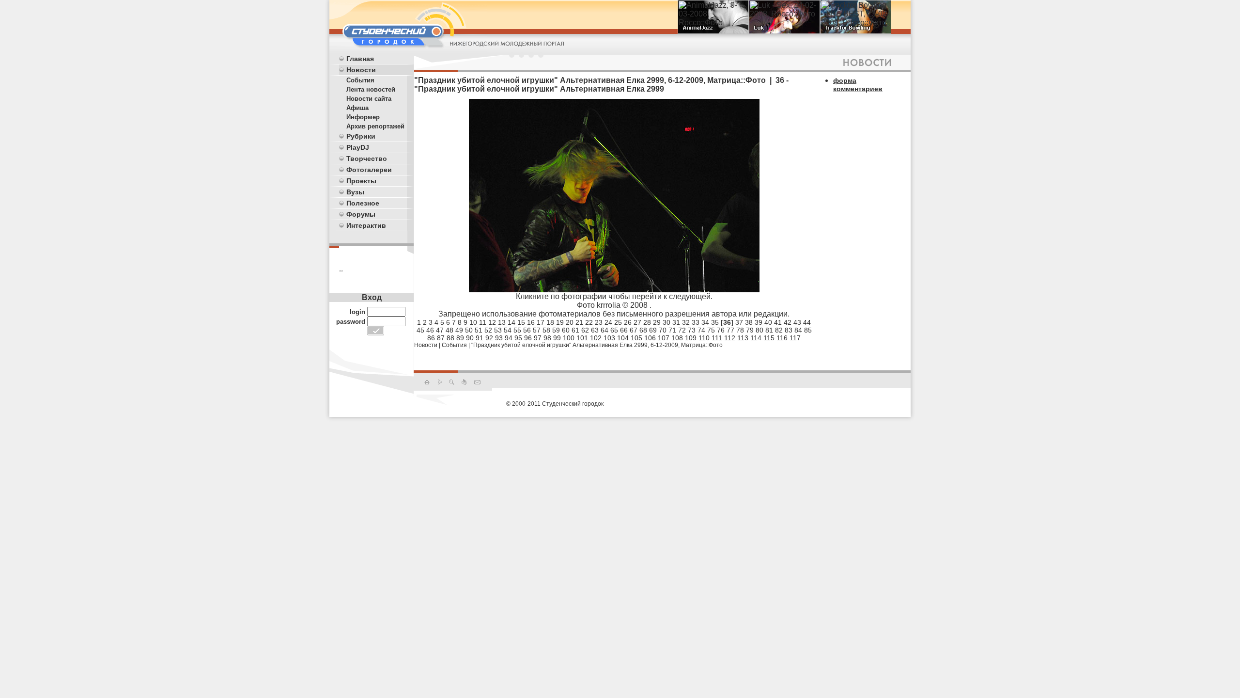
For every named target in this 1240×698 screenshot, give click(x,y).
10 (473, 322)
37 (739, 322)
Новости (361, 70)
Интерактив (366, 225)
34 (705, 322)
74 (701, 330)
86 (431, 338)
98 (547, 338)
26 (628, 322)
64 (604, 330)
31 (676, 322)
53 (498, 330)
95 (518, 338)
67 (633, 330)
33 (695, 322)
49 (459, 330)
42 (787, 322)
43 (797, 322)
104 (623, 338)
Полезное (362, 203)
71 (672, 330)
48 (449, 330)
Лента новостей (370, 89)
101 (582, 338)
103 (609, 338)
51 (478, 330)
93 (499, 338)
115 (769, 338)
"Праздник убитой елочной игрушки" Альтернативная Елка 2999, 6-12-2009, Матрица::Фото (597, 345)
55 (517, 330)
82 (779, 330)
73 (692, 330)
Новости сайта (368, 98)
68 (643, 330)
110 (704, 338)
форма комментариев (858, 85)
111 (717, 338)
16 (531, 322)
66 (624, 330)
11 (482, 322)
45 (420, 330)
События (360, 80)
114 (755, 338)
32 (686, 322)
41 (778, 322)
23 (599, 322)
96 (528, 338)
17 (540, 322)
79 (750, 330)
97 (538, 338)
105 (636, 338)
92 (489, 338)
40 (768, 322)
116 (782, 338)
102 (596, 338)
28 (647, 322)
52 (488, 330)
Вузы (355, 192)
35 (715, 322)
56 (527, 330)
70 (662, 330)
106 (650, 338)
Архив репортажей (375, 126)
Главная (360, 59)
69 (653, 330)
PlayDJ (357, 147)
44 (807, 322)
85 (808, 330)
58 (546, 330)
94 (508, 338)
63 (595, 330)
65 (614, 330)
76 (721, 330)
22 (589, 322)
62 (585, 330)
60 (566, 330)
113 (742, 338)
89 (460, 338)
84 (798, 330)
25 (618, 322)
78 (740, 330)
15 (521, 322)
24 (608, 322)
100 (568, 338)
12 (492, 322)
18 (550, 322)
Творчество (366, 158)
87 (441, 338)
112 (729, 338)
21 (579, 322)
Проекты (361, 181)
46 (430, 330)
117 (795, 338)
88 (450, 338)
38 (749, 322)
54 (508, 330)
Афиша (357, 107)
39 (758, 322)
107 (663, 338)
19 (560, 322)
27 (637, 322)
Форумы (360, 214)
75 (711, 330)
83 (788, 330)
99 (557, 338)
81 (769, 330)
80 (759, 330)
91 (479, 338)
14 (511, 322)
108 (677, 338)
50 (469, 330)
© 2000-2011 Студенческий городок (555, 403)
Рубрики (360, 136)
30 (666, 322)
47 (440, 330)
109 (691, 338)
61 (575, 330)
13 (502, 322)
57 (537, 330)
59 (556, 330)
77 (730, 330)
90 (470, 338)
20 (570, 322)
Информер (363, 117)
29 (657, 322)
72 (682, 330)
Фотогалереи (369, 170)
